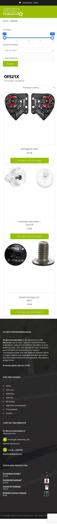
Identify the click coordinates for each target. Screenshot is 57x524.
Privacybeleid (11, 409)
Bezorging (10, 401)
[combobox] (28, 50)
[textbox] (28, 50)
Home (5, 21)
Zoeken (10, 64)
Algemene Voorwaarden (16, 405)
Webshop (10, 393)
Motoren (9, 397)
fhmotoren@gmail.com (12, 454)
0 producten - (30, 3)
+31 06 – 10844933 (15, 449)
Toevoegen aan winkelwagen (29, 160)
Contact (9, 413)
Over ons (10, 389)
